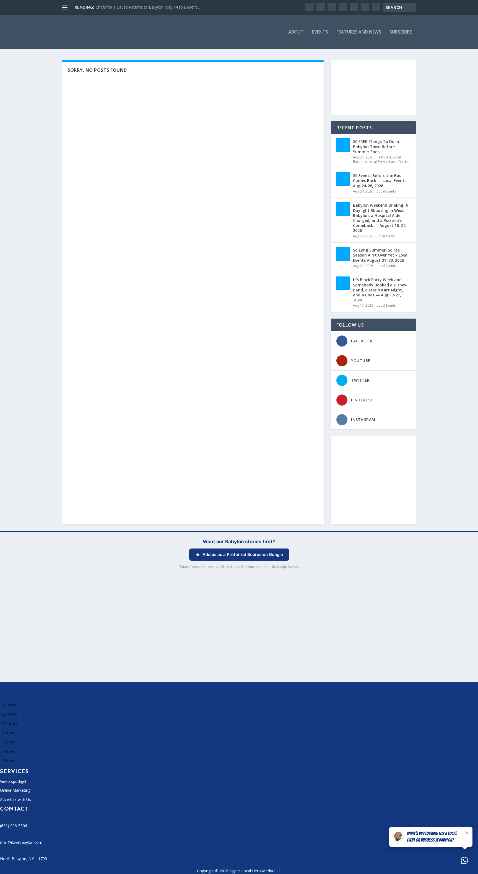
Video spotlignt (13, 781)
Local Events (378, 161)
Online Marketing (15, 790)
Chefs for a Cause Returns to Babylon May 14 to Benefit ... (148, 7)
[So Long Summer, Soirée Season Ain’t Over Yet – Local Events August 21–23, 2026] (343, 254)
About (296, 32)
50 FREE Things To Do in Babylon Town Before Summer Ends (376, 146)
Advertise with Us (15, 799)
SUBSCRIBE (400, 32)
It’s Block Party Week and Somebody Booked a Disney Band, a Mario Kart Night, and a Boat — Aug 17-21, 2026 (379, 290)
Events (320, 32)
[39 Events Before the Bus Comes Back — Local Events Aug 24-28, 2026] (343, 179)
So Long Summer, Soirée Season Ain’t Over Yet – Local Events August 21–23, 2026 (381, 255)
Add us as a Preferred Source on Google (242, 554)
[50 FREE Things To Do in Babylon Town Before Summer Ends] (343, 145)
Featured (384, 157)
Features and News (358, 32)
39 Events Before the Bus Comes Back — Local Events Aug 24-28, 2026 (379, 180)
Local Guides (399, 161)
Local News (385, 236)
